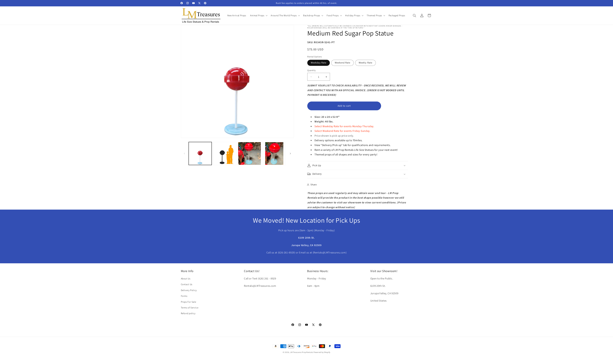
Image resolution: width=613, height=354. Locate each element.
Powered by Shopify (322, 352)
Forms (184, 296)
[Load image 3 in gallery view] (249, 153)
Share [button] (313, 184)
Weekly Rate (365, 62)
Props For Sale (188, 301)
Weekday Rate (318, 62)
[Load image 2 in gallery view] (224, 153)
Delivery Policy (189, 290)
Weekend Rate (342, 62)
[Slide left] (184, 153)
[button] (258, 15)
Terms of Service (189, 307)
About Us (185, 278)
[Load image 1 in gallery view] (200, 153)
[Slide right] (290, 153)
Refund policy (188, 313)
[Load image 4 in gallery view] (274, 153)
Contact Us (186, 284)
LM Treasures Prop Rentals (302, 352)
